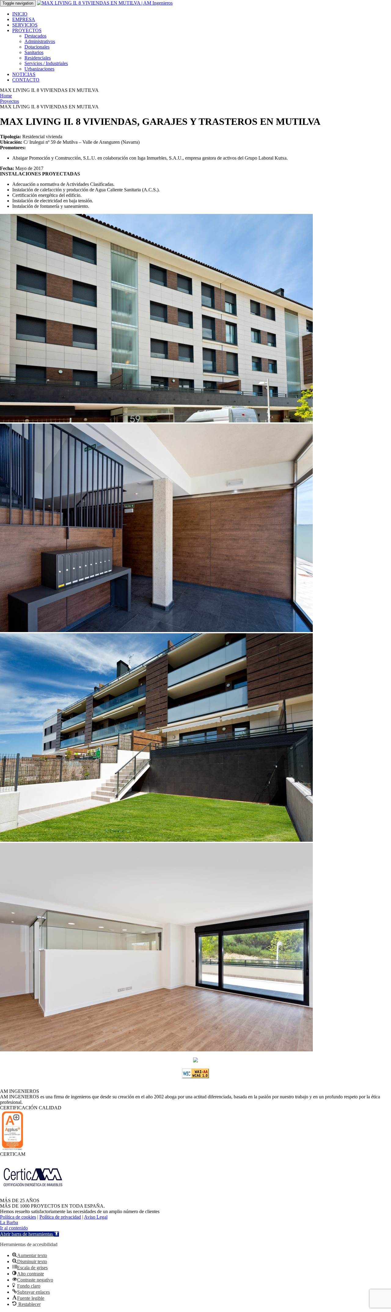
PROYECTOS (27, 30)
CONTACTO (25, 79)
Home (6, 95)
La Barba (9, 1222)
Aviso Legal (96, 1217)
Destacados (35, 35)
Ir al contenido (14, 1228)
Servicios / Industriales (46, 63)
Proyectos (9, 101)
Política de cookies (18, 1217)
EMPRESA (23, 19)
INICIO (19, 13)
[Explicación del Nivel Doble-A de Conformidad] (195, 1076)
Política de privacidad (60, 1217)
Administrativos (39, 41)
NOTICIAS (23, 74)
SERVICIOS (25, 24)
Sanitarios (33, 52)
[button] (29, 1234)
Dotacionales (36, 46)
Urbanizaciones (39, 68)
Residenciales (37, 57)
